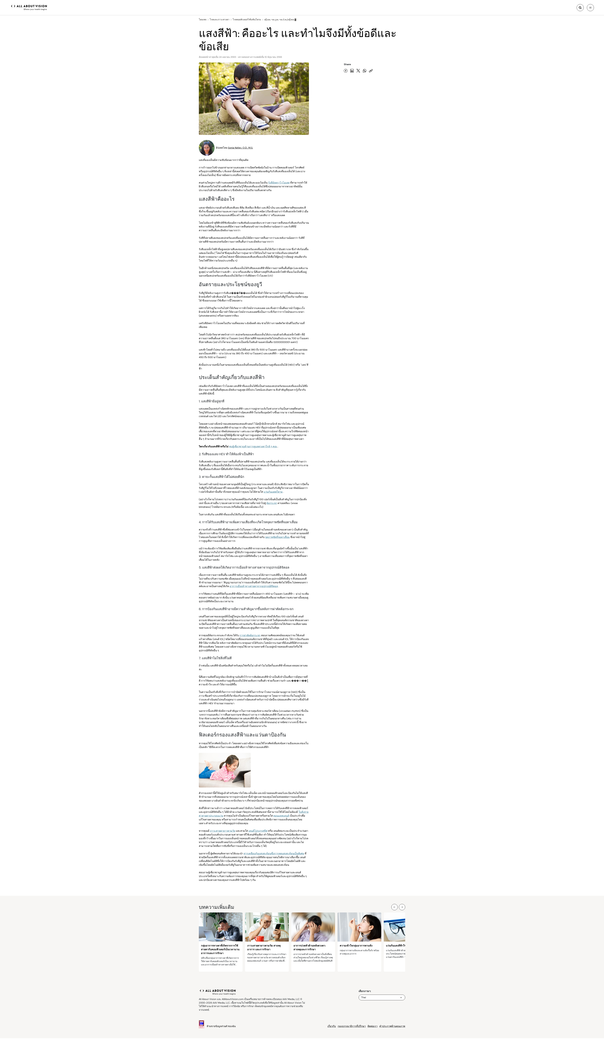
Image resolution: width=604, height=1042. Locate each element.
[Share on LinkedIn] (352, 71)
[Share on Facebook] (346, 71)
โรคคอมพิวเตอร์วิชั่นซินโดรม (247, 19)
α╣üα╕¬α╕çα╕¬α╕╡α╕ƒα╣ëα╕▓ (280, 19)
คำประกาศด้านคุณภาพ (392, 1026)
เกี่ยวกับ (331, 1026)
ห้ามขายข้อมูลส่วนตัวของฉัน (221, 1026)
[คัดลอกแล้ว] (371, 71)
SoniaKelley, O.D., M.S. (240, 147)
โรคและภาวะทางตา (219, 19)
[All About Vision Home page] (29, 7)
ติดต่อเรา (373, 1026)
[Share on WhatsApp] (364, 71)
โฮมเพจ (202, 19)
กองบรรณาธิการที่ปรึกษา (352, 1026)
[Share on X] (358, 71)
